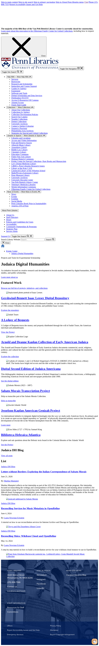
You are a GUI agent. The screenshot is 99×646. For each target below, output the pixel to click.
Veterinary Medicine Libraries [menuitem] (23, 184)
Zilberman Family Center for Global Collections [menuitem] (30, 189)
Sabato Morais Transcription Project (25, 390)
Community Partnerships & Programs (21, 227)
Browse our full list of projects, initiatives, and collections (24, 288)
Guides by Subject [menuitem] (18, 88)
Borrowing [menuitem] (15, 82)
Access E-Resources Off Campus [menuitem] (25, 100)
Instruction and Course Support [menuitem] (24, 86)
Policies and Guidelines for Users (19, 222)
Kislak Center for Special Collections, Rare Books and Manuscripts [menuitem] (38, 161)
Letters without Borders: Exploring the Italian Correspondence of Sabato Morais (43, 471)
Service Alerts (12, 231)
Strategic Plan (11, 229)
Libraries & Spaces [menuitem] (14, 136)
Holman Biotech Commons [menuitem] (22, 159)
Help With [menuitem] (10, 77)
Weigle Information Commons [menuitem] (23, 187)
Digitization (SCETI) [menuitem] (19, 98)
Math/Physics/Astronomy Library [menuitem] (25, 173)
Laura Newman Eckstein (14, 518)
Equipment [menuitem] (15, 91)
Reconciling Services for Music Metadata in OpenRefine (30, 508)
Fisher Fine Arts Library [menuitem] (21, 157)
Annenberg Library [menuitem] (19, 147)
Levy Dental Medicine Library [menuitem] (23, 164)
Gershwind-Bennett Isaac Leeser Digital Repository (35, 298)
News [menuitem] (13, 194)
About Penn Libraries (10, 210)
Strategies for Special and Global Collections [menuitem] (29, 133)
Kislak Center (11, 251)
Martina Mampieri (11, 481)
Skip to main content (9, 2)
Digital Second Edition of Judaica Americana (31, 368)
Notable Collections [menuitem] (19, 119)
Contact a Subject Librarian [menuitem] (22, 126)
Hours (8, 220)
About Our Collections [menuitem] (20, 110)
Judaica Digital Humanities (22, 253)
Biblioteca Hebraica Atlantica (20, 434)
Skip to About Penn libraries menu (70, 2)
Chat (86, 2)
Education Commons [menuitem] (19, 154)
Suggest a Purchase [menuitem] (19, 128)
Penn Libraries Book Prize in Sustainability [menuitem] (28, 203)
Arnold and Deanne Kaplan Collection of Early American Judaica (44, 342)
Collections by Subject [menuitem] (20, 112)
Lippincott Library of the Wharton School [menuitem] (28, 171)
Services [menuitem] (14, 79)
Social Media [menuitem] (16, 201)
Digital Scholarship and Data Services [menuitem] (26, 95)
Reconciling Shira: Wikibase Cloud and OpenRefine (28, 536)
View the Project (8, 332)
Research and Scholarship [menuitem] (21, 84)
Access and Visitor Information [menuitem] (24, 140)
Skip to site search (25, 2)
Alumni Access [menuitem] (17, 102)
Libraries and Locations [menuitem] (21, 138)
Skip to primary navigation (44, 2)
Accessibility (11, 224)
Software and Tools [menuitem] (19, 93)
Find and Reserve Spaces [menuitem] (21, 143)
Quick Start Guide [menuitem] (18, 105)
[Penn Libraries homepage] (30, 69)
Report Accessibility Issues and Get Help (26, 4)
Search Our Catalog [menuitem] (19, 117)
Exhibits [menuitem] (14, 199)
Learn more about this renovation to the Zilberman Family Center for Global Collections (37, 31)
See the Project (7, 445)
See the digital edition (10, 381)
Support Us (5, 236)
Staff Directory (12, 217)
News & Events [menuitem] (13, 192)
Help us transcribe (8, 401)
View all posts (7, 456)
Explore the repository (10, 310)
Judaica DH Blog (8, 467)
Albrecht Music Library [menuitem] (21, 145)
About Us (10, 215)
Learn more (5, 425)
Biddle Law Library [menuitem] (19, 150)
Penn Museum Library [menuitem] (20, 175)
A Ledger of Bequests (15, 320)
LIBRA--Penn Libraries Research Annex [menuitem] (28, 166)
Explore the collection (10, 356)
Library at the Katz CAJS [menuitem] (21, 168)
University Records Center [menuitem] (22, 180)
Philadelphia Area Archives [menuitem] (22, 131)
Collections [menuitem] (11, 107)
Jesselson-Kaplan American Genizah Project (30, 410)
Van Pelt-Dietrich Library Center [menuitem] (24, 182)
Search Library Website (10, 239)
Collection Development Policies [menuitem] (24, 114)
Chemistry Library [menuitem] (18, 152)
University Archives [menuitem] (19, 124)
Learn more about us (9, 277)
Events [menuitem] (14, 196)
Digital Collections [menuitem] (19, 121)
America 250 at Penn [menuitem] (19, 206)
